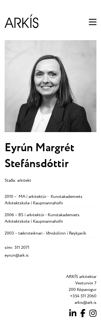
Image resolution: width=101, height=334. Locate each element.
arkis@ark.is (85, 302)
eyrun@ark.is (17, 255)
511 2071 (22, 248)
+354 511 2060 (83, 296)
